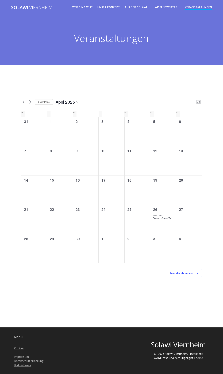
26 (155, 209)
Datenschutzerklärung (29, 361)
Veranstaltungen (198, 7)
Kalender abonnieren (182, 273)
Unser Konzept (108, 7)
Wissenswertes (166, 7)
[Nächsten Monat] (30, 102)
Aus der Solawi (136, 7)
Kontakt (19, 348)
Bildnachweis (22, 365)
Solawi (32, 7)
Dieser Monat (43, 101)
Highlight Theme (192, 358)
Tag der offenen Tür (162, 217)
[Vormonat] (23, 102)
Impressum (21, 357)
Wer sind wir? (82, 7)
